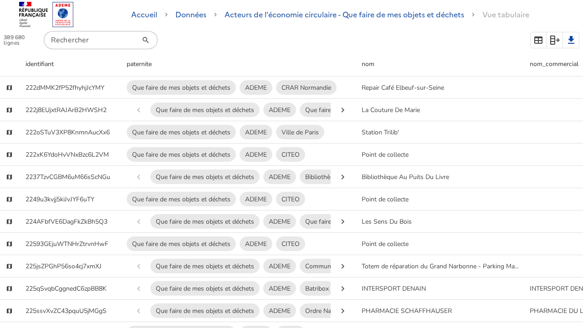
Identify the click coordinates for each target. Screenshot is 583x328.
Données (190, 14)
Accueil (144, 14)
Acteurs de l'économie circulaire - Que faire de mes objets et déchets (344, 14)
